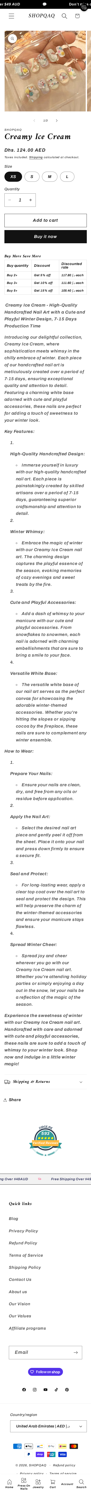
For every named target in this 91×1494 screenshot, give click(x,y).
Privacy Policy (23, 1231)
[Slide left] (34, 120)
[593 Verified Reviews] (45, 1158)
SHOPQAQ (37, 1465)
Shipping (36, 157)
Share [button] (15, 1100)
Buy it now (45, 236)
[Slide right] (57, 120)
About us (18, 1292)
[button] (11, 16)
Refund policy (64, 1465)
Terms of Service (26, 1255)
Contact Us (20, 1279)
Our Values (20, 1316)
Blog (13, 1218)
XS (13, 176)
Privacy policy (32, 1473)
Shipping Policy (25, 1267)
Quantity (12, 189)
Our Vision (19, 1304)
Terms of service (63, 1473)
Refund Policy (23, 1243)
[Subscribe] (75, 1352)
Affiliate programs (27, 1328)
